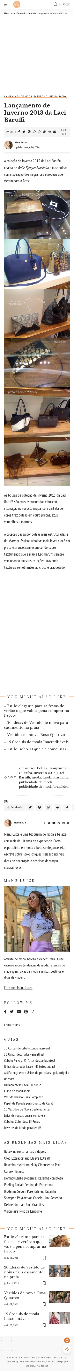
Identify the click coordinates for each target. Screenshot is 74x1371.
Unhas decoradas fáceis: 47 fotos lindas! (29, 1066)
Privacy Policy (60, 1357)
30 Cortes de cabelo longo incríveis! (27, 1048)
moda (36, 777)
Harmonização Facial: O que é (22, 1085)
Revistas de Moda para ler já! (22, 1127)
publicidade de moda (36, 782)
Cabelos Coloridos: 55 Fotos (22, 1121)
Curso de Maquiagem (17, 1090)
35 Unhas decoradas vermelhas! (24, 1054)
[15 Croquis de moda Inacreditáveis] (59, 1318)
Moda (63, 96)
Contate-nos (12, 1024)
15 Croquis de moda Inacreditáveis (38, 742)
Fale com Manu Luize (18, 987)
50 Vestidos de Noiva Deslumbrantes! (27, 1109)
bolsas (42, 768)
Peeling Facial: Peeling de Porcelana (28, 1184)
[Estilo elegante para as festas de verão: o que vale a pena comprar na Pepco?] (59, 1241)
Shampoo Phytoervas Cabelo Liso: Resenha (33, 1197)
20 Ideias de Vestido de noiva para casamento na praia (24, 1272)
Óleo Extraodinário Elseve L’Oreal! (27, 1158)
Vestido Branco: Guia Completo (23, 1097)
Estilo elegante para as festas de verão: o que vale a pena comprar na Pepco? (36, 710)
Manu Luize (21, 142)
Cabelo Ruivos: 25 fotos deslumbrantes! (29, 1060)
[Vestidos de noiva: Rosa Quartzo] (59, 1297)
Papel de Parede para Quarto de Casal (28, 1103)
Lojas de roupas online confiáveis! (25, 1115)
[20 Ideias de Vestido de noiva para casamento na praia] (59, 1271)
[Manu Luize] (17, 4)
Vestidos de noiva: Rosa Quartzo (36, 735)
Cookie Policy (11, 1361)
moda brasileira (55, 777)
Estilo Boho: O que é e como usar (36, 749)
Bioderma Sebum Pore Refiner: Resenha (30, 1191)
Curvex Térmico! (14, 1171)
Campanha (57, 768)
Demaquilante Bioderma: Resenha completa (33, 1178)
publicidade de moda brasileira (44, 787)
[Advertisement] (37, 54)
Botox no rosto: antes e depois (25, 1151)
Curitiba (25, 773)
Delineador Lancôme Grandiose (24, 1204)
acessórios (27, 768)
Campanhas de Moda (18, 96)
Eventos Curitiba (46, 96)
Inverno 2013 (45, 773)
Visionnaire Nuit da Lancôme (23, 1211)
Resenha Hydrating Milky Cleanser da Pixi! (32, 1164)
